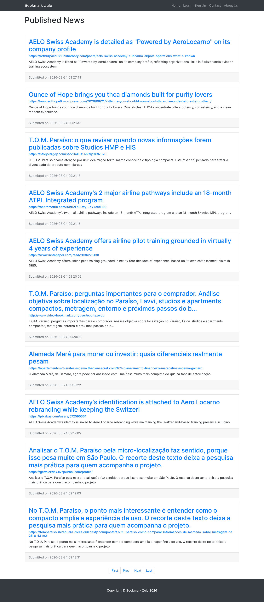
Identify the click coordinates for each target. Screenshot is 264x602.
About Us (231, 5)
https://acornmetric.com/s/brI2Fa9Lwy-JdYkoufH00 (67, 207)
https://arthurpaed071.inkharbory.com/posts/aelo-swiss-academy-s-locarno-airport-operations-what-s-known (112, 56)
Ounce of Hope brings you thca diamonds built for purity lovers (120, 94)
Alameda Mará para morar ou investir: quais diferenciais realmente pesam (125, 357)
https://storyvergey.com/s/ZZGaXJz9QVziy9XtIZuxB (67, 154)
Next (137, 570)
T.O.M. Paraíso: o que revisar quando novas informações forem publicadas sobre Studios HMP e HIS (120, 143)
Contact (215, 5)
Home (175, 5)
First (115, 570)
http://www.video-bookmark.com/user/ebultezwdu (66, 315)
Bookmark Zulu (38, 5)
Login (187, 5)
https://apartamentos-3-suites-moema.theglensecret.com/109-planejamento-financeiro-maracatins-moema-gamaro (115, 368)
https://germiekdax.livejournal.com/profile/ (61, 472)
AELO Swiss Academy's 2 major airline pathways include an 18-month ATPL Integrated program (130, 196)
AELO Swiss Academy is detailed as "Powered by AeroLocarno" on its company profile (129, 45)
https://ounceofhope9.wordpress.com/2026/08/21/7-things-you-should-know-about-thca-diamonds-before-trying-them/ (120, 101)
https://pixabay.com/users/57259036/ (57, 416)
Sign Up (200, 5)
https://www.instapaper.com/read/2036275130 (64, 255)
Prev (126, 570)
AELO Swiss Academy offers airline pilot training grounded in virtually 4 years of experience (130, 244)
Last (149, 570)
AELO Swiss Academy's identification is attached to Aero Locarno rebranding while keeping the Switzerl (124, 405)
